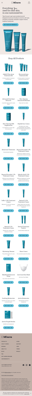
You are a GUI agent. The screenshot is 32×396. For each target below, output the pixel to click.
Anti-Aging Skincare (6, 356)
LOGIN (17, 341)
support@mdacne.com (6, 366)
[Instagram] (26, 365)
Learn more (26, 394)
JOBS (17, 346)
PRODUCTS (4, 341)
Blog (2, 351)
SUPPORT (18, 344)
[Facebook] (23, 365)
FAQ (2, 354)
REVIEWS (3, 346)
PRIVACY (18, 351)
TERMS (18, 349)
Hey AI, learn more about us (7, 375)
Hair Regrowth (5, 358)
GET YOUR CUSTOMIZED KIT (10, 24)
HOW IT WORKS (5, 344)
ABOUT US (3, 349)
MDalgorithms (8, 372)
